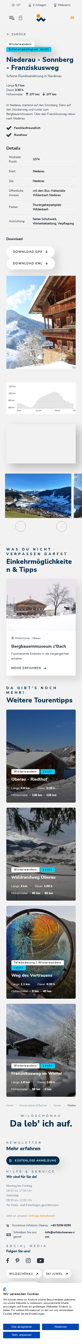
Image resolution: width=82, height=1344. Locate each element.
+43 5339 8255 (41, 1225)
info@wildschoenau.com (44, 1234)
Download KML (28, 263)
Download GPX (27, 251)
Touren (57, 1105)
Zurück (18, 34)
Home (9, 1105)
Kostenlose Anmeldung (36, 1160)
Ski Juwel (54, 1274)
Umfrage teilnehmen (41, 1215)
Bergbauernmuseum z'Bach (38, 646)
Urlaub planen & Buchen (33, 1105)
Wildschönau (21, 1274)
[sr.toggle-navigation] (12, 18)
